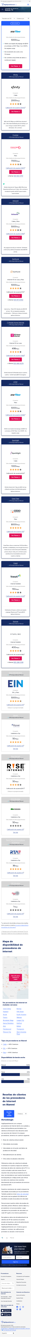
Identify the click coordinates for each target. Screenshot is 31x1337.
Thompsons (20, 1029)
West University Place (21, 1033)
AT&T (15, 382)
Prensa (17, 1303)
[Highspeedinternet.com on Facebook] (17, 1307)
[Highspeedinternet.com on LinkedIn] (20, 1310)
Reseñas (3, 1279)
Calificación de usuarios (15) (15, 531)
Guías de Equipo (20, 1279)
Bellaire (19, 1026)
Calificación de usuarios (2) (15, 746)
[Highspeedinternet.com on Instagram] (23, 1307)
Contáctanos (19, 1301)
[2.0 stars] (13, 104)
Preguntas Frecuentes (21, 1282)
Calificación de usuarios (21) (15, 705)
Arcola (5, 1014)
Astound (15, 201)
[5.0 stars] (20, 104)
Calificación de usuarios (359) (15, 234)
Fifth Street (20, 1011)
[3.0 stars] (15, 104)
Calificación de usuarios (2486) (15, 415)
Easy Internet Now (15, 673)
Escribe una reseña (9, 1113)
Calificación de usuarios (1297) (15, 168)
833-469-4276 (18, 363)
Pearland (5, 1011)
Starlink (15, 621)
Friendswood (7, 1029)
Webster (19, 1017)
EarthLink (15, 259)
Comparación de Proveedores (23, 1276)
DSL (4, 1048)
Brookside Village (8, 1020)
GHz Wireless (15, 799)
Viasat (15, 563)
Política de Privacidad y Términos (22, 1328)
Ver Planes (13, 66)
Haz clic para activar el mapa (15, 977)
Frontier (15, 135)
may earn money (6, 1)
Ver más (15, 749)
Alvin (4, 1026)
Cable (5, 1044)
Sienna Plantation (8, 1023)
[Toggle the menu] (28, 4)
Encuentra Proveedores (6, 1276)
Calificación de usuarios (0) (15, 829)
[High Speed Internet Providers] (9, 4)
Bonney (19, 1009)
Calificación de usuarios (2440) (15, 107)
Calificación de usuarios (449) (15, 596)
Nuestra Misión (19, 1298)
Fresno (5, 1017)
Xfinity (15, 75)
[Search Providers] (13, 1283)
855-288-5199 (18, 662)
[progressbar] (15, 1067)
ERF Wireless (15, 883)
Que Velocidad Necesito (6, 1301)
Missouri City (7, 1032)
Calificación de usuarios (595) (15, 355)
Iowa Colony (7, 1009)
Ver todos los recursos (21, 1285)
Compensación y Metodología (7, 1328)
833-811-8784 (18, 300)
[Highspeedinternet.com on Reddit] (17, 1310)
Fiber (4, 1052)
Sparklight (15, 440)
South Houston (21, 1014)
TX (7, 1238)
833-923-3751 (18, 176)
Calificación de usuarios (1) (15, 873)
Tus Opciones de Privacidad (9, 1330)
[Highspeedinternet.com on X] (20, 1307)
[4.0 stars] (18, 104)
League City (20, 1020)
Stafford (19, 1023)
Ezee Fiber (15, 499)
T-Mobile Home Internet (15, 323)
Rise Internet (15, 756)
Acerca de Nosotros (20, 1295)
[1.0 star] (11, 104)
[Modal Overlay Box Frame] (15, 1254)
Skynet (15, 715)
